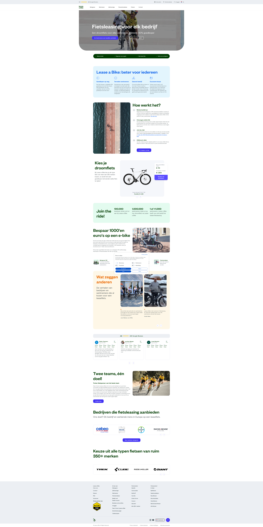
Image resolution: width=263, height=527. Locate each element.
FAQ (94, 495)
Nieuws (95, 493)
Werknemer (102, 7)
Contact (141, 7)
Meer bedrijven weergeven (131, 440)
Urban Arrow (135, 498)
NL (183, 2)
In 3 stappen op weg (144, 150)
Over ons (95, 488)
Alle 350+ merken (136, 506)
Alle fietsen (153, 506)
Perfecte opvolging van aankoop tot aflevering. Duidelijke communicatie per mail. (131, 350)
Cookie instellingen (154, 525)
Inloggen (114, 505)
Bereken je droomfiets (117, 503)
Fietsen (133, 7)
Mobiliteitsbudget (116, 510)
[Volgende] (140, 196)
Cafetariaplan (115, 513)
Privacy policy (145, 254)
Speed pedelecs (155, 493)
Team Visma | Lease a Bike (118, 508)
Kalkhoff (134, 493)
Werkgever (92, 7)
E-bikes (152, 488)
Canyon (133, 501)
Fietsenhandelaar (122, 7)
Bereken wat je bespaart (161, 177)
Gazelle (133, 488)
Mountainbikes (154, 498)
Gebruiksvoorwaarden (165, 525)
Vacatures (95, 498)
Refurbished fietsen (155, 503)
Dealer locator (116, 500)
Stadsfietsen (154, 501)
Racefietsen (154, 495)
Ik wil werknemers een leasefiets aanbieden (105, 38)
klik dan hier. (154, 116)
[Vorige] (137, 196)
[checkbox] (116, 263)
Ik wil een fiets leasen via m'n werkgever (131, 38)
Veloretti (134, 503)
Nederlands (160, 520)
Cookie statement (144, 525)
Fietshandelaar (116, 495)
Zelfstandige (111, 7)
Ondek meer (98, 401)
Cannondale (135, 490)
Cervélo (133, 495)
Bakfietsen (153, 490)
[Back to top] (168, 520)
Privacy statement (134, 525)
